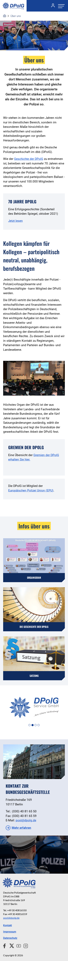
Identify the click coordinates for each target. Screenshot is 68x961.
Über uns (15, 16)
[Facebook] (5, 945)
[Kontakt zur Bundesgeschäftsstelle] (34, 761)
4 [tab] (38, 725)
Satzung (34, 676)
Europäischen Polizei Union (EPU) (30, 490)
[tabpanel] (34, 707)
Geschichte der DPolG (28, 159)
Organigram (34, 577)
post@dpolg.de (26, 820)
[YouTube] (17, 945)
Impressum (9, 931)
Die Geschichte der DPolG (34, 627)
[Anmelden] (52, 6)
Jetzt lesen (15, 221)
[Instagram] (24, 945)
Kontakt (7, 925)
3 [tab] (35, 725)
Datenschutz (10, 938)
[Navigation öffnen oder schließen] (60, 6)
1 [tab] (29, 725)
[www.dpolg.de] (4, 16)
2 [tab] (32, 725)
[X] (10, 945)
